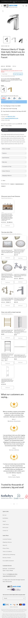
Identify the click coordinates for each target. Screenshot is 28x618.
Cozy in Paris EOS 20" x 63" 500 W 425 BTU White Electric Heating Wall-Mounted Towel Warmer (7, 381)
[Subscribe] (23, 598)
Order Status (6, 524)
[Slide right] (26, 40)
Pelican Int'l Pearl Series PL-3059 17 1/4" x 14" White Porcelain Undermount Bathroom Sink (19, 251)
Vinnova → (3, 186)
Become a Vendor (7, 557)
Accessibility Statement (8, 560)
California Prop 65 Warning (9, 554)
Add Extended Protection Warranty (9, 95)
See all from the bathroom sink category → (11, 233)
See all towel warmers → (7, 313)
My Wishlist (5, 518)
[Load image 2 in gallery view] (14, 39)
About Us (5, 545)
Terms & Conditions (7, 551)
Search (4, 521)
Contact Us (5, 530)
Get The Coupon (18, 74)
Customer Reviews (7, 539)
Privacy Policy (6, 548)
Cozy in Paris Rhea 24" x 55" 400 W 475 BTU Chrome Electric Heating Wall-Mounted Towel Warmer (20, 331)
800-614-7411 (11, 116)
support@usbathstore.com (11, 118)
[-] (3, 98)
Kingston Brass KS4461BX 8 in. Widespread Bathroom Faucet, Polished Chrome (20, 275)
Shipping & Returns (7, 542)
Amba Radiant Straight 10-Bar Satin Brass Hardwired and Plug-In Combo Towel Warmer (7, 331)
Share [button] (4, 180)
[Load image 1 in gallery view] (6, 39)
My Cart (4, 515)
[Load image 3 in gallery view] (21, 39)
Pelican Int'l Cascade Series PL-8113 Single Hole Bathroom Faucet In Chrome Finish (20, 299)
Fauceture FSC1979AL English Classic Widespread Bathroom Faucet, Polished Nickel (7, 299)
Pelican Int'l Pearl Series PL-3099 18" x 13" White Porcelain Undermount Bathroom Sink (7, 251)
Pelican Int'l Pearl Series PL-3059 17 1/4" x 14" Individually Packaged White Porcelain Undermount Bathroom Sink (7, 276)
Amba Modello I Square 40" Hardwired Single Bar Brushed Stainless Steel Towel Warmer (20, 356)
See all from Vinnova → (7, 198)
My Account (5, 527)
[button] (1, 5)
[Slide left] (1, 40)
